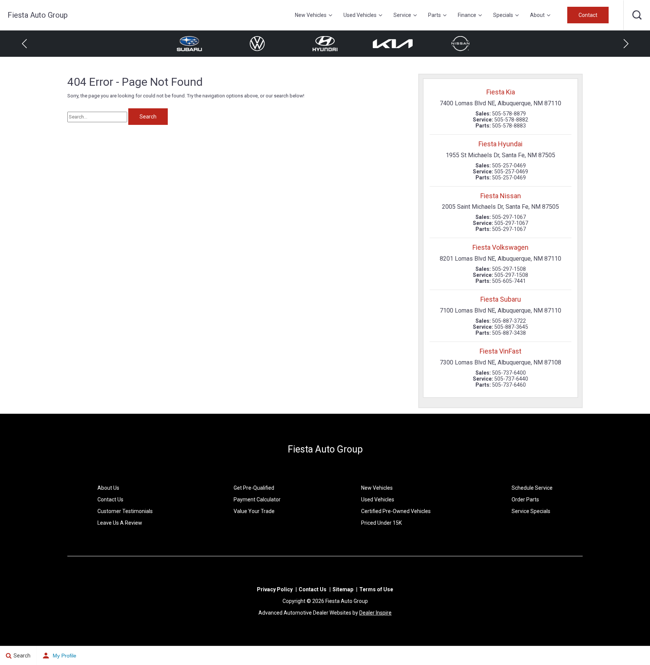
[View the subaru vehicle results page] (189, 43)
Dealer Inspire (375, 613)
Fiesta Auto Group (325, 449)
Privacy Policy (275, 589)
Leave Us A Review (119, 523)
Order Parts (525, 499)
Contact (588, 15)
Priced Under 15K (381, 523)
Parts (434, 15)
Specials (503, 15)
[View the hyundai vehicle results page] (325, 43)
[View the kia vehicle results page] (392, 43)
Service (402, 15)
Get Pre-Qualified (254, 488)
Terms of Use (376, 589)
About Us (108, 488)
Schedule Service (532, 488)
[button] (637, 15)
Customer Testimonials (125, 511)
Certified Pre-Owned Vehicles (396, 511)
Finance (467, 15)
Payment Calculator (257, 499)
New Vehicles (311, 15)
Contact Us (110, 499)
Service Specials (531, 511)
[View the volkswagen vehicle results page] (257, 43)
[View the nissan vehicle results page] (460, 43)
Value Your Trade (254, 511)
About (537, 15)
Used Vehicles (360, 15)
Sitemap (343, 589)
